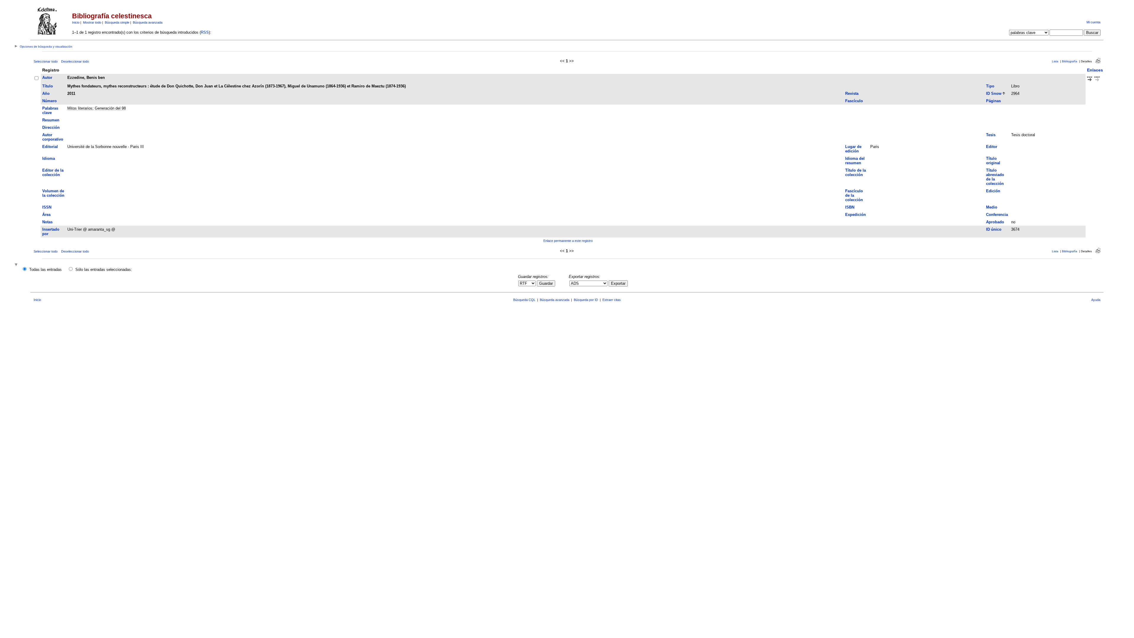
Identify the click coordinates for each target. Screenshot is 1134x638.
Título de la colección (855, 172)
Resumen (50, 120)
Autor (47, 77)
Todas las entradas (45, 269)
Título (47, 86)
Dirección (51, 127)
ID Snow (993, 93)
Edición (993, 191)
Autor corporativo (52, 137)
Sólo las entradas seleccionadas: (103, 269)
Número (49, 101)
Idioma (48, 158)
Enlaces (1095, 70)
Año (46, 93)
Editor (991, 146)
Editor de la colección (52, 172)
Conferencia (997, 214)
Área (46, 214)
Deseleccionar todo (75, 61)
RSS (205, 32)
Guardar (546, 283)
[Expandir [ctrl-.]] (17, 265)
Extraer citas (611, 300)
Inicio (75, 22)
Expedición (855, 214)
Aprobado (995, 222)
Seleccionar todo (46, 61)
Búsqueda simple (117, 22)
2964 (1015, 93)
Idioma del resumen (855, 160)
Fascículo (854, 101)
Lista (1055, 61)
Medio (991, 207)
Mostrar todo (92, 22)
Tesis (990, 135)
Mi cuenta (1093, 22)
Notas (47, 222)
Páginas (993, 101)
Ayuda (1095, 300)
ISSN (46, 207)
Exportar (618, 283)
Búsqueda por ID (586, 300)
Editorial (50, 146)
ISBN (849, 207)
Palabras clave (50, 110)
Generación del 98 (110, 108)
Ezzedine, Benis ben (86, 77)
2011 (71, 93)
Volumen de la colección (53, 193)
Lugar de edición (853, 148)
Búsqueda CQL (524, 300)
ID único (993, 229)
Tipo (990, 86)
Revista (851, 93)
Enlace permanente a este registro (568, 240)
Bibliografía (1069, 61)
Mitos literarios (79, 108)
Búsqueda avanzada (147, 22)
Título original (993, 160)
